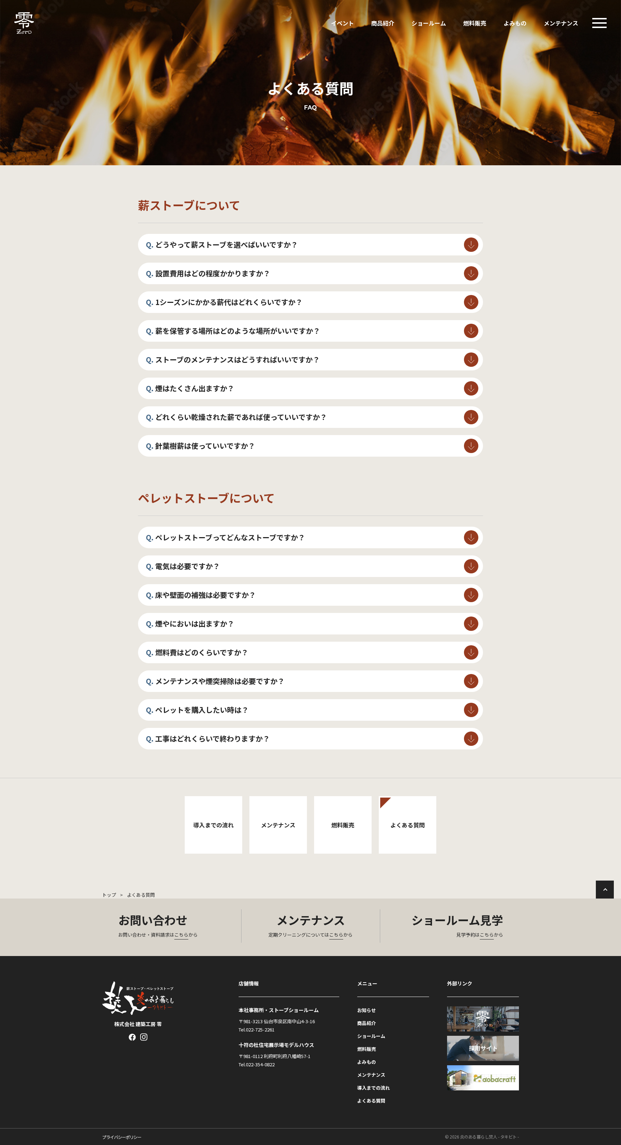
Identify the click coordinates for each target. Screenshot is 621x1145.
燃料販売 (474, 23)
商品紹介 (382, 23)
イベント (342, 23)
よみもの (514, 23)
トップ (109, 894)
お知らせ (366, 1010)
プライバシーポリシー (121, 1137)
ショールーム (428, 23)
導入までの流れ (373, 1087)
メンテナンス (561, 23)
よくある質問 (371, 1100)
